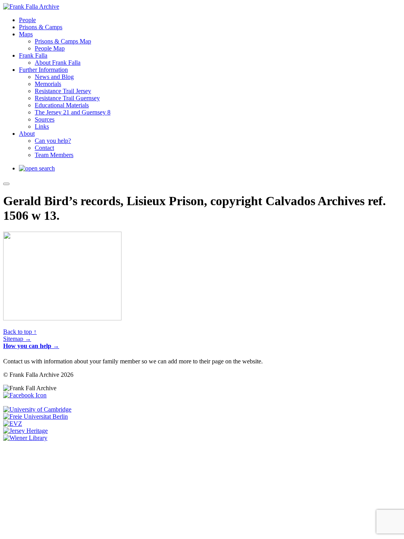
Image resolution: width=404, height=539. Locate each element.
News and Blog (54, 76)
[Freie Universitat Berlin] (35, 416)
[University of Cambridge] (37, 409)
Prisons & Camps (40, 27)
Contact (44, 147)
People (27, 20)
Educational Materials (62, 105)
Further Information (43, 69)
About (27, 133)
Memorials (48, 83)
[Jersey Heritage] (25, 430)
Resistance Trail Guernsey (67, 98)
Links (42, 126)
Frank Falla (33, 55)
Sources (44, 119)
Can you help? (53, 140)
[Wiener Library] (25, 437)
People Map (50, 48)
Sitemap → (17, 338)
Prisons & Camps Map (63, 41)
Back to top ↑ (20, 331)
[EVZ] (12, 423)
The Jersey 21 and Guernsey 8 (72, 112)
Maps (26, 34)
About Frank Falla (57, 62)
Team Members (54, 155)
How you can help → (31, 345)
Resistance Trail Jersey (63, 91)
